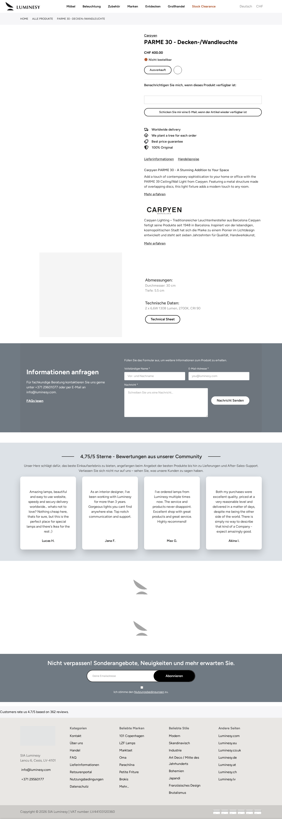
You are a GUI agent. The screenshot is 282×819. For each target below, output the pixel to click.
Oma (122, 757)
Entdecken (153, 6)
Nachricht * (131, 384)
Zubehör (114, 6)
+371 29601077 (46, 387)
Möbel (70, 6)
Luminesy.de (227, 757)
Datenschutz (79, 786)
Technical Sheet (163, 319)
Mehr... (124, 786)
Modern (174, 736)
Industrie (175, 750)
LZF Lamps (127, 743)
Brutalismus (177, 793)
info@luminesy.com (41, 392)
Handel (75, 750)
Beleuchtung (92, 6)
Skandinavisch (179, 743)
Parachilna (126, 765)
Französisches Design (184, 785)
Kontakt (75, 736)
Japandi (174, 778)
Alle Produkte (42, 18)
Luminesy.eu (227, 743)
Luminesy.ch (227, 772)
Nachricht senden (230, 400)
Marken (132, 6)
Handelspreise (188, 159)
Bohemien (176, 771)
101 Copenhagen (131, 736)
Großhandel (176, 6)
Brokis (123, 779)
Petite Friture (129, 772)
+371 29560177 (32, 779)
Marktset (125, 750)
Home (24, 18)
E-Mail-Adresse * (198, 368)
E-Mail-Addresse (156, 92)
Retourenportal (81, 772)
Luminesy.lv (227, 779)
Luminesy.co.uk (229, 750)
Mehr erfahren (155, 194)
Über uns (76, 743)
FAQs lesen (34, 401)
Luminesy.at (227, 765)
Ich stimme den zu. (141, 692)
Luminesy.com (229, 736)
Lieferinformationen (159, 159)
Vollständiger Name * (137, 368)
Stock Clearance (204, 6)
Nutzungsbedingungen (149, 692)
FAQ (73, 757)
